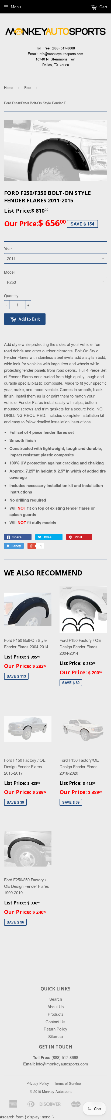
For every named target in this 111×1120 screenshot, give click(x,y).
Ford (27, 87)
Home (8, 87)
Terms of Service (67, 1083)
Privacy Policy (37, 1083)
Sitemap (55, 1036)
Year (8, 248)
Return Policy (55, 1029)
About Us (55, 1006)
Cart (102, 6)
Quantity (11, 295)
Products (56, 1014)
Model (9, 272)
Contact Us (55, 1021)
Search (55, 999)
